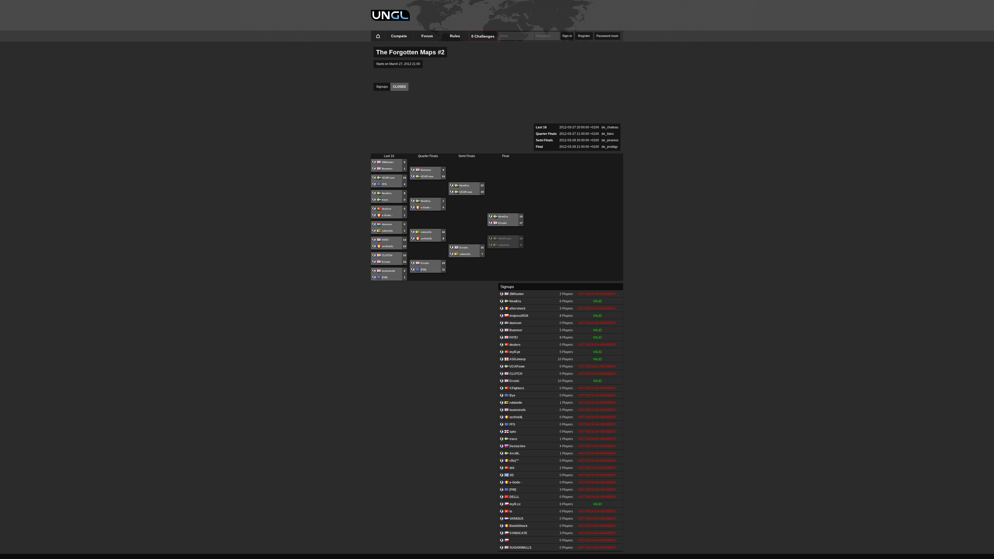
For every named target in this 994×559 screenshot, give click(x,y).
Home (378, 36)
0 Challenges (482, 36)
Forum (427, 36)
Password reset (607, 36)
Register (584, 36)
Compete (399, 36)
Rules (455, 36)
